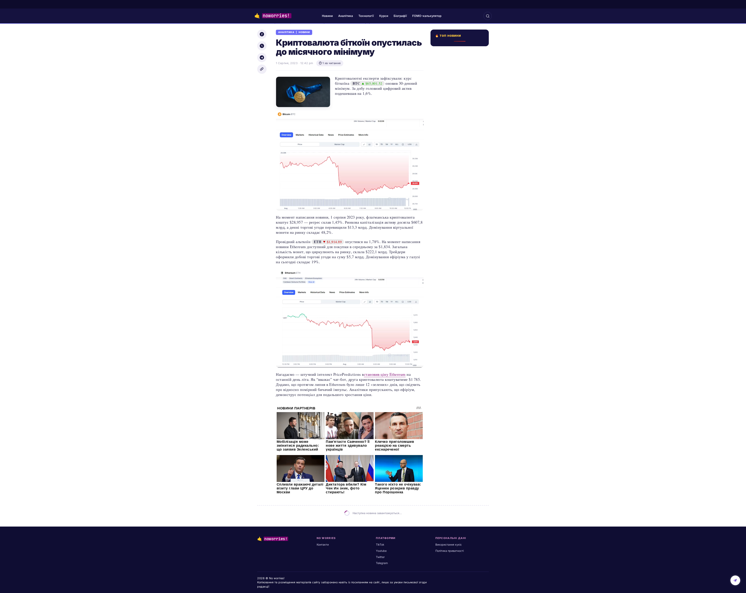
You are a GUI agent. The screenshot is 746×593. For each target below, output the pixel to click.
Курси (383, 16)
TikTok (380, 544)
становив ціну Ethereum (385, 374)
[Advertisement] (461, 178)
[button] (488, 16)
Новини (327, 16)
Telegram (382, 563)
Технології (366, 16)
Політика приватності (449, 550)
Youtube (381, 550)
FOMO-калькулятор (426, 16)
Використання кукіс (448, 544)
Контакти (323, 544)
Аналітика (345, 16)
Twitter (380, 557)
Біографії (400, 16)
